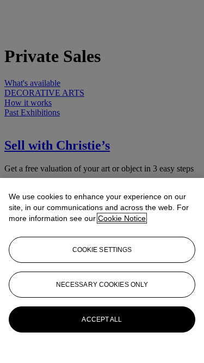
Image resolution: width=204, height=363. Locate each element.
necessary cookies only (102, 284)
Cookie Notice (122, 218)
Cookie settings (102, 250)
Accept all (102, 319)
